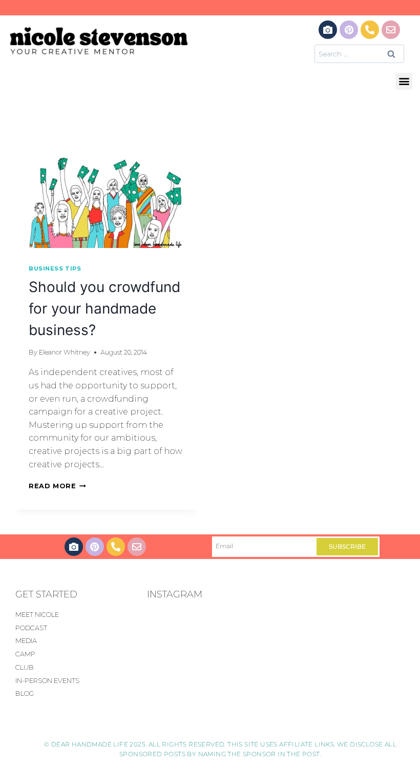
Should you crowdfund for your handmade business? (104, 308)
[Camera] (328, 29)
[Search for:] (359, 53)
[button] (403, 81)
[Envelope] (391, 29)
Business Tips (55, 268)
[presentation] (106, 187)
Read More (57, 486)
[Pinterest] (349, 29)
